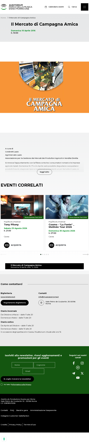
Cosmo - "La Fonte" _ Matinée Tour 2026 (61, 225)
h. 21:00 (7, 231)
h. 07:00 (52, 233)
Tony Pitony (11, 224)
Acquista (16, 245)
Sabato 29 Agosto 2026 (15, 228)
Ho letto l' (17, 384)
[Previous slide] (3, 254)
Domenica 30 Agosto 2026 (62, 231)
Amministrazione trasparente (43, 410)
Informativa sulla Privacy (21, 384)
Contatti (4, 410)
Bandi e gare (22, 410)
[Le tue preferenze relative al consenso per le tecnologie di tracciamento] (4, 439)
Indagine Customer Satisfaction (15, 416)
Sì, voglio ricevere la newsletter (17, 379)
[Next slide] (85, 254)
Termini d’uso (30, 424)
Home (3, 18)
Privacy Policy (15, 424)
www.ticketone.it (8, 297)
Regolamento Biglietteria (15, 303)
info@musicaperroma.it (48, 297)
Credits (4, 424)
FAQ (12, 410)
